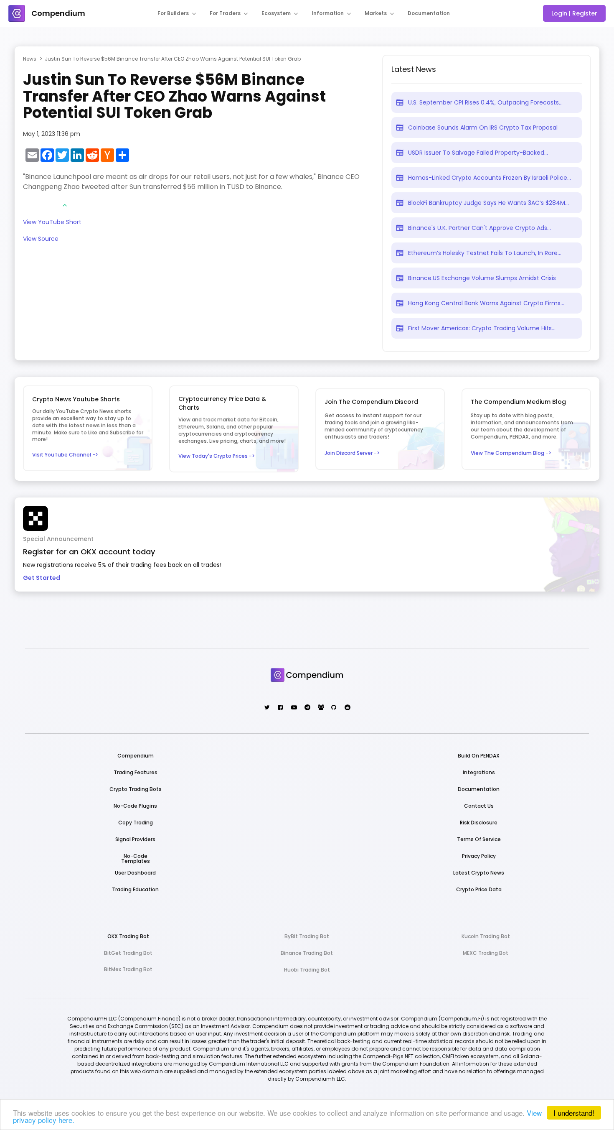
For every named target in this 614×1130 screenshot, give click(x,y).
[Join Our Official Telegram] (306, 708)
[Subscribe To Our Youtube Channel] (293, 708)
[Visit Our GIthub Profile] (333, 708)
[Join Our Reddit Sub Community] (346, 708)
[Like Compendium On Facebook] (280, 708)
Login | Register (574, 13)
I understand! (573, 1112)
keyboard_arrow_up (65, 205)
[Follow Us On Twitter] (266, 708)
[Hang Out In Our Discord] (320, 708)
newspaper (400, 102)
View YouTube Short (52, 222)
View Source (40, 239)
